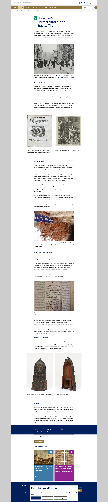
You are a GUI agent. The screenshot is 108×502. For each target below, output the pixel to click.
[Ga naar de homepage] (21, 3)
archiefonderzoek (39, 441)
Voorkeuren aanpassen (60, 498)
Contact (75, 2)
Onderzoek (24, 489)
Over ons (66, 2)
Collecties (24, 487)
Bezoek (71, 2)
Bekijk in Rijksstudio (75, 150)
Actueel (61, 2)
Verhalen (24, 485)
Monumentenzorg (26, 490)
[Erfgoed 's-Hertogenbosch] (88, 2)
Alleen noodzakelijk (47, 498)
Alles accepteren (36, 497)
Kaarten (56, 2)
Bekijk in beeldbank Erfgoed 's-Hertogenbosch (64, 77)
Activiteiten (24, 492)
